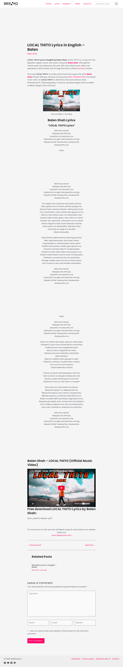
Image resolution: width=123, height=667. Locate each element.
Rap (45, 570)
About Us (87, 3)
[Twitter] (15, 663)
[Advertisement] (61, 28)
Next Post (90, 545)
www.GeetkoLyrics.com (61, 535)
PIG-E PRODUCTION (77, 77)
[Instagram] (5, 663)
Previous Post (34, 545)
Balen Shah (32, 54)
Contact (115, 659)
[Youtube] (8, 663)
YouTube (81, 68)
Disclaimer (76, 659)
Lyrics (57, 3)
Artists (48, 3)
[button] (71, 3)
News (77, 3)
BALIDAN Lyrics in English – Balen (44, 566)
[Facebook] (11, 663)
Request (66, 3)
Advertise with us (103, 659)
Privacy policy (88, 659)
